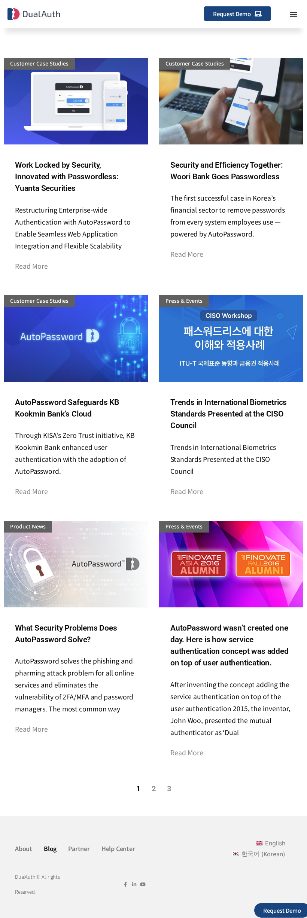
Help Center (118, 848)
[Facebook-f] (125, 884)
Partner (79, 848)
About (23, 848)
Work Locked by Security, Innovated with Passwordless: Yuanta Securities (66, 177)
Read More (31, 266)
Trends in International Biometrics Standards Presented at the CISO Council (228, 414)
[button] (293, 14)
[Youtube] (142, 884)
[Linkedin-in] (134, 884)
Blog (50, 848)
